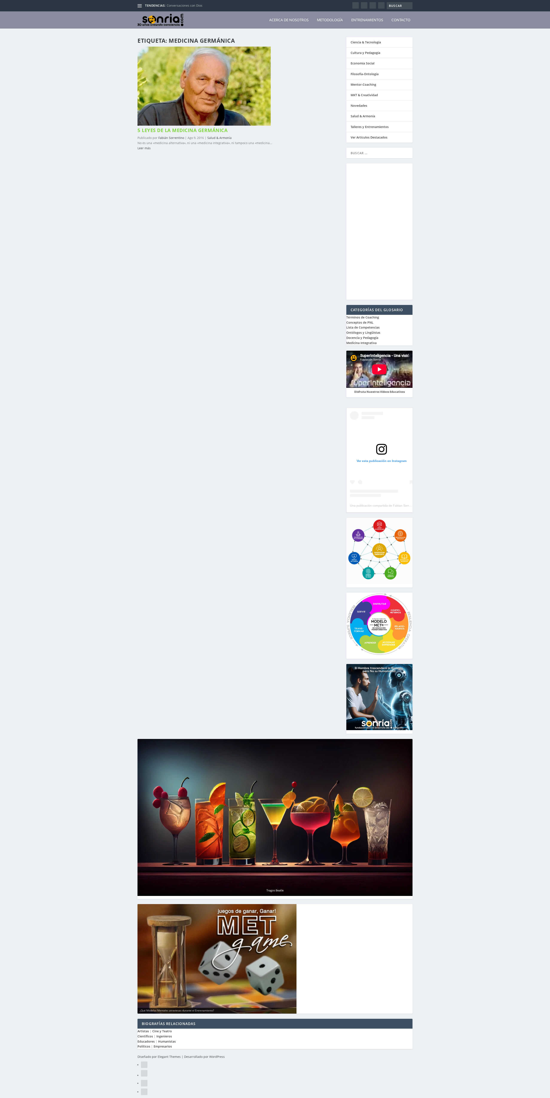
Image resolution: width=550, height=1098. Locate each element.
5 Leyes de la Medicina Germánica (183, 130)
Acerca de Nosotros (289, 19)
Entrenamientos (367, 19)
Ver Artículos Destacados (369, 137)
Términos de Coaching (362, 317)
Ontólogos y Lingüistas (363, 332)
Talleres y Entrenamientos (370, 127)
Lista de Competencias (363, 327)
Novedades (359, 106)
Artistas (143, 1031)
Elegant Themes (169, 1057)
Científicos (145, 1036)
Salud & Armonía (219, 138)
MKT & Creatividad (364, 95)
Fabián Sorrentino (171, 138)
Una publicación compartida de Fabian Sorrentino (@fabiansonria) (395, 505)
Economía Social (362, 63)
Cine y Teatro (162, 1031)
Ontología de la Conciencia (186, 5)
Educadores (146, 1041)
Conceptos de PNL (359, 322)
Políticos (144, 1046)
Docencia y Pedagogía (362, 338)
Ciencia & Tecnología (366, 42)
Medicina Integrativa (361, 343)
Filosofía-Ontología (365, 74)
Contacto (400, 19)
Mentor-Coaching (363, 84)
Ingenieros (164, 1036)
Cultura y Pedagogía (365, 53)
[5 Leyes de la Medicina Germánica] (204, 124)
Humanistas (167, 1041)
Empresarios (163, 1046)
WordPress (217, 1057)
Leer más (144, 148)
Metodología (330, 19)
